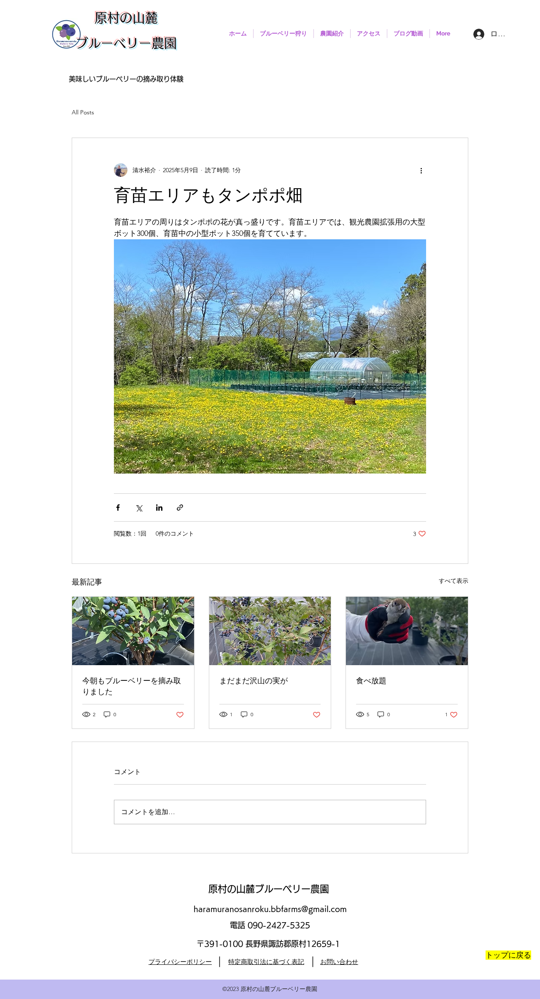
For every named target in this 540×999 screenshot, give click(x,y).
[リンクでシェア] (180, 508)
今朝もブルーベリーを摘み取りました (131, 687)
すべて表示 (453, 581)
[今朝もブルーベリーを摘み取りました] (133, 631)
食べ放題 (371, 681)
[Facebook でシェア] (118, 508)
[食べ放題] (407, 631)
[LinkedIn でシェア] (159, 508)
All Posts (83, 112)
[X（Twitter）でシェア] (139, 508)
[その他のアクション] (421, 170)
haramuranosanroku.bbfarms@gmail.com (270, 908)
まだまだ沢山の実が (253, 681)
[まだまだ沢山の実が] (270, 631)
